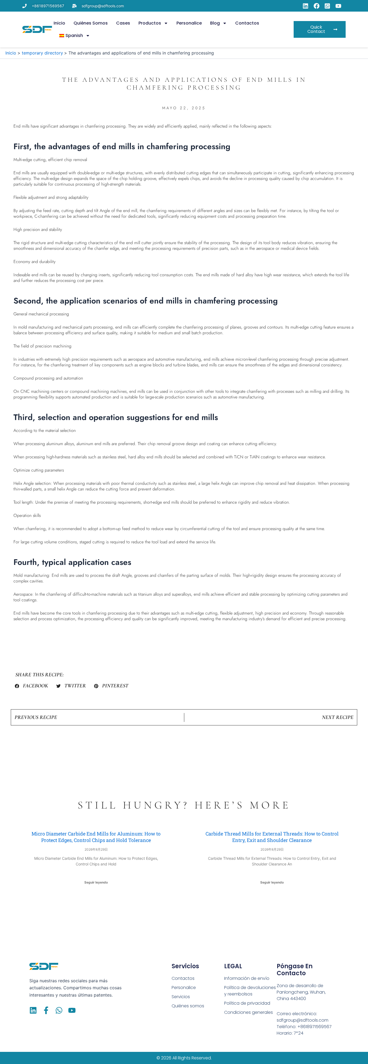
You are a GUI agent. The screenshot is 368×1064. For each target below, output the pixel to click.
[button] (31, 686)
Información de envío (246, 978)
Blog (215, 23)
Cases (123, 23)
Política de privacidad (247, 1003)
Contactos (247, 23)
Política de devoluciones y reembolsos (250, 990)
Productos (149, 23)
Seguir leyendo (96, 882)
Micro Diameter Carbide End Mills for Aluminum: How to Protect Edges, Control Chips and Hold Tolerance (96, 836)
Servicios (181, 997)
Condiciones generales (248, 1012)
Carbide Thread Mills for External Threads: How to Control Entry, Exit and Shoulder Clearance (272, 836)
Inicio (59, 23)
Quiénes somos (91, 23)
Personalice (189, 23)
